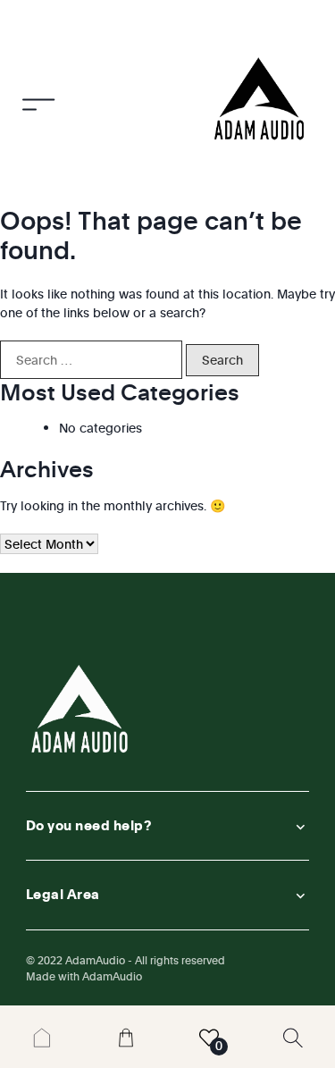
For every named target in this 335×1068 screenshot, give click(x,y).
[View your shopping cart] (125, 1036)
